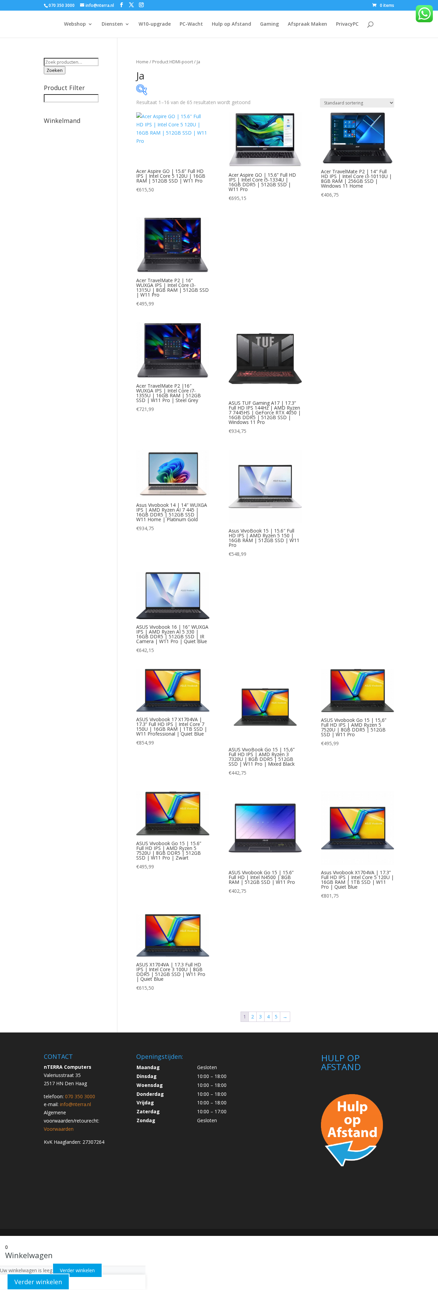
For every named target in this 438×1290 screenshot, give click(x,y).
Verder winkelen (77, 1270)
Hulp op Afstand (231, 24)
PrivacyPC (347, 24)
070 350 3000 (62, 5)
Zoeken (55, 70)
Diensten (112, 24)
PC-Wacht (191, 24)
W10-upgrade (155, 24)
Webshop (75, 24)
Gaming (269, 24)
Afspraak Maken (307, 24)
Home (142, 62)
